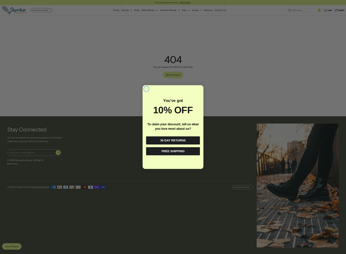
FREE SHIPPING (173, 151)
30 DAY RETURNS (173, 140)
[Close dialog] (146, 89)
